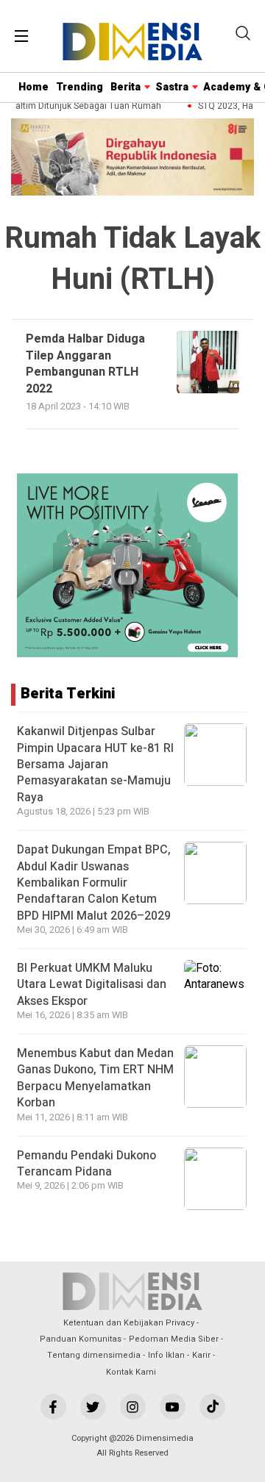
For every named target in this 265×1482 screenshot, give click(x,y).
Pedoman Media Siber (174, 1339)
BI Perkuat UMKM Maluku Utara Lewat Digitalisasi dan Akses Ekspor (91, 984)
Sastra (171, 87)
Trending (79, 87)
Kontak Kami (131, 1372)
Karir (201, 1355)
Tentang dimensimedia (94, 1355)
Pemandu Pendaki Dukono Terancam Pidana (86, 1164)
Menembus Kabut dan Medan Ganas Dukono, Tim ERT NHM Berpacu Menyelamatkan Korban (95, 1078)
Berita (125, 87)
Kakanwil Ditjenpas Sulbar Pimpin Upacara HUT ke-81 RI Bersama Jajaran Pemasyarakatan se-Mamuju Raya (95, 764)
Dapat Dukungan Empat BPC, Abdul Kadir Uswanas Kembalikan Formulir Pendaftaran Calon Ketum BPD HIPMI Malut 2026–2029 (94, 883)
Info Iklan (166, 1355)
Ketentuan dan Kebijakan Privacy (128, 1322)
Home (33, 87)
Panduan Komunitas (80, 1339)
